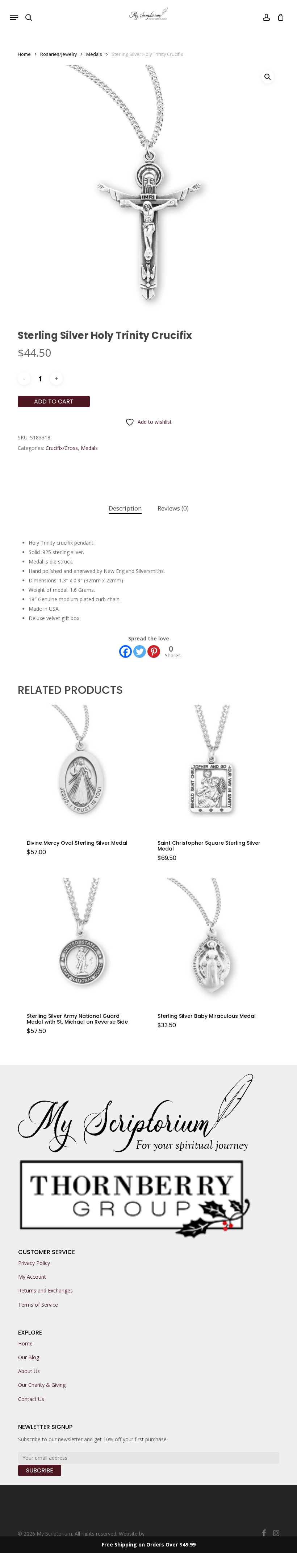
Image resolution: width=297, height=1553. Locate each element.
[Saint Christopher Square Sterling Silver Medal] (211, 767)
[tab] (125, 508)
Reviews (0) (173, 508)
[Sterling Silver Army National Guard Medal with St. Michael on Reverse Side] (80, 940)
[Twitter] (139, 651)
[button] (14, 17)
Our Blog (28, 1357)
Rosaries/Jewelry (58, 54)
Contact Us (31, 1399)
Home (24, 54)
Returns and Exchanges (45, 1290)
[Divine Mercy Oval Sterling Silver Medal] (80, 767)
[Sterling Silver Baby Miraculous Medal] (211, 940)
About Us (29, 1371)
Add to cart (54, 401)
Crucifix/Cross (62, 447)
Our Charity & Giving (42, 1384)
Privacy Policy (34, 1262)
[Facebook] (125, 651)
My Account (32, 1276)
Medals (94, 54)
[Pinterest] (153, 651)
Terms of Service (38, 1304)
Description (125, 508)
